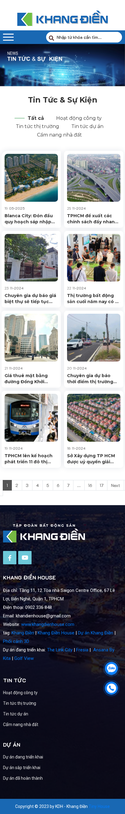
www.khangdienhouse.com (47, 624)
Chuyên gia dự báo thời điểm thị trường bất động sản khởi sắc (92, 379)
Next (115, 485)
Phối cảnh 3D (16, 641)
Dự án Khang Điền (95, 633)
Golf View (24, 658)
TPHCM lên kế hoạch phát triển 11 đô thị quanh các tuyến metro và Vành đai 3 (28, 459)
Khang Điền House (56, 633)
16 (90, 485)
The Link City (60, 650)
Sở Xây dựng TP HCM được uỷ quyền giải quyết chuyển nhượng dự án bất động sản (92, 459)
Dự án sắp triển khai (21, 767)
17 (101, 485)
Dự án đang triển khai (23, 757)
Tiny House (99, 806)
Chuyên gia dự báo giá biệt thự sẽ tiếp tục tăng (30, 299)
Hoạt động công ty (79, 118)
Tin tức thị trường (37, 126)
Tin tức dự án (87, 126)
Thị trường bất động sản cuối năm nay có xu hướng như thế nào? (93, 299)
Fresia (82, 650)
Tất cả (36, 118)
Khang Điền (23, 633)
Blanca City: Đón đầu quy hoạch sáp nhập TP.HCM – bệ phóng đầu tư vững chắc (29, 219)
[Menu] (8, 37)
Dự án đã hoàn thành (23, 778)
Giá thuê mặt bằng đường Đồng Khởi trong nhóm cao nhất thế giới (29, 379)
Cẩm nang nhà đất (59, 135)
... (79, 485)
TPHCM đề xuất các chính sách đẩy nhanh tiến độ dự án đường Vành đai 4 (92, 219)
